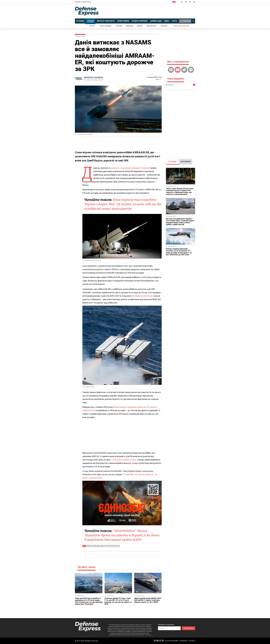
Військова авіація (93, 546)
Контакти (164, 26)
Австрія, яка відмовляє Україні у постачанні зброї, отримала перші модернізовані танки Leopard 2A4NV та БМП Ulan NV (180, 222)
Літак (117, 546)
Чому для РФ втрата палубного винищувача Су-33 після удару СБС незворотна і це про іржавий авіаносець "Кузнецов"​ (88, 601)
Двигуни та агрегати (108, 546)
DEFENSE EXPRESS (93, 77)
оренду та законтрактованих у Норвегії (130, 168)
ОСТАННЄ (172, 162)
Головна (77, 36)
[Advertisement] (152, 11)
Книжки (139, 26)
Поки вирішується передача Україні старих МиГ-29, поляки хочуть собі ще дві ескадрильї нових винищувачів (122, 204)
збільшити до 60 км (142, 296)
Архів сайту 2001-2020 (181, 26)
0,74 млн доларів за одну (124, 459)
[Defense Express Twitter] (190, 2)
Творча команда (105, 26)
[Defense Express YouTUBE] (186, 2)
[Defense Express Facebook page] (182, 2)
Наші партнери (151, 26)
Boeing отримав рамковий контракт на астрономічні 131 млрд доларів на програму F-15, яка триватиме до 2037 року (179, 252)
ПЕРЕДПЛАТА (183, 641)
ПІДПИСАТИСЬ (188, 628)
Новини (83, 36)
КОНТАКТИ (191, 641)
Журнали (119, 26)
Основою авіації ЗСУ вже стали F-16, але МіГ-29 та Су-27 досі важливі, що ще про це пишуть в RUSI (118, 601)
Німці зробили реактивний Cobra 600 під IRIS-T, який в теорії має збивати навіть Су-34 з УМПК (147, 600)
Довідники (129, 26)
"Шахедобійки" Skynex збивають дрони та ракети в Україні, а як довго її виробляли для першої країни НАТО (121, 535)
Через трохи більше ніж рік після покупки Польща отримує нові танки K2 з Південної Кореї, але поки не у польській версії (179, 191)
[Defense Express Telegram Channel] (194, 2)
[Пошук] (193, 21)
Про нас (92, 26)
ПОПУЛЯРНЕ (185, 162)
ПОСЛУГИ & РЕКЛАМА (171, 641)
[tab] (172, 162)
